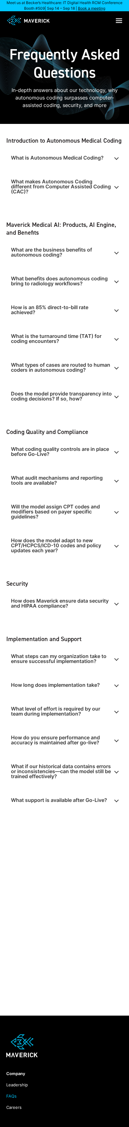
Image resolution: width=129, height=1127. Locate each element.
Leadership (17, 1085)
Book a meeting (91, 8)
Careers (14, 1107)
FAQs (11, 1096)
